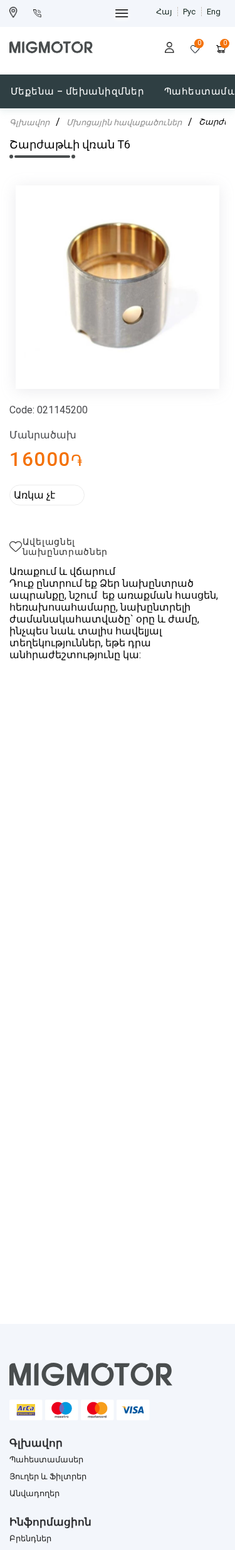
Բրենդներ (30, 1538)
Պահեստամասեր (46, 1459)
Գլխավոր (29, 122)
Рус (189, 11)
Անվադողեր (34, 1493)
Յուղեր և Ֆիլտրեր (47, 1476)
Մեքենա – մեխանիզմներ (77, 91)
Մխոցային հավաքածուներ (124, 122)
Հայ (164, 11)
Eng (214, 11)
